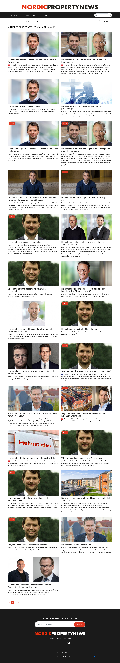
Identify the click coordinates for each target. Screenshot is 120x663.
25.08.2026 (11, 21)
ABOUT (51, 15)
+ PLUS (44, 15)
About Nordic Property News (25, 21)
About (69, 638)
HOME (10, 15)
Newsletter (51, 638)
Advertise (59, 638)
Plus (65, 638)
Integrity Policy (94, 656)
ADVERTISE (37, 15)
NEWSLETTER (18, 15)
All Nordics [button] (98, 21)
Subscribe (79, 624)
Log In (37, 21)
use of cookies (82, 656)
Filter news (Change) (86, 21)
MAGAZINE (28, 15)
